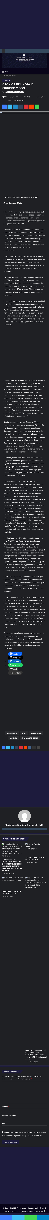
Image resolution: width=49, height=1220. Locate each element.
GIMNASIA (13, 76)
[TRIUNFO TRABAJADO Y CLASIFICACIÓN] (36, 849)
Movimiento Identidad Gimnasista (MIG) (17, 97)
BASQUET (12, 733)
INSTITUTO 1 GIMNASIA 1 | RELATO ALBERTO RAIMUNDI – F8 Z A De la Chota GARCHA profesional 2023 (36, 1054)
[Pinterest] (21, 747)
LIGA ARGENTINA (30, 738)
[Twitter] (8, 747)
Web (3, 1124)
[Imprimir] (38, 747)
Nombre (5, 1106)
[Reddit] (25, 747)
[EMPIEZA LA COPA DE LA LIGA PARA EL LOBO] (13, 883)
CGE (25, 733)
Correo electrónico (9, 1115)
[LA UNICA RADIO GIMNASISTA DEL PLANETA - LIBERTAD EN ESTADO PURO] (24, 59)
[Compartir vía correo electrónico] (34, 747)
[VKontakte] (29, 747)
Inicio (6, 76)
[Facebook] (3, 747)
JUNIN (14, 738)
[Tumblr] (16, 747)
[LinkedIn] (12, 747)
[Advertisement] (24, 24)
